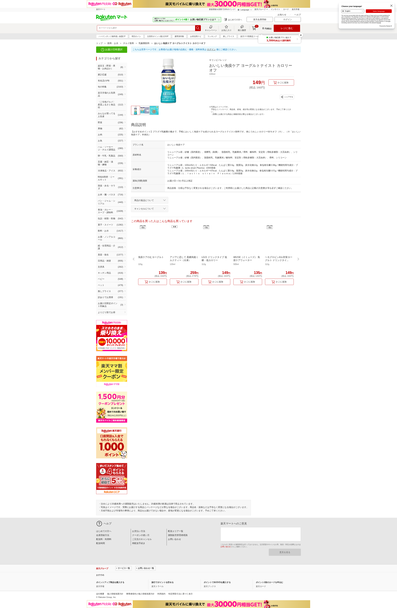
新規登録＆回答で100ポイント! (222, 9)
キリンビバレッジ (218, 60)
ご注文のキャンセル (142, 539)
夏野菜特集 (179, 36)
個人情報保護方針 (115, 594)
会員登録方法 (102, 535)
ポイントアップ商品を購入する (110, 582)
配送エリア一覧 (175, 531)
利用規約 (161, 594)
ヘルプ (297, 14)
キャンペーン (211, 30)
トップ (99, 43)
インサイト (275, 9)
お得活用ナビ (195, 36)
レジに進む (287, 28)
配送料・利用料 (103, 539)
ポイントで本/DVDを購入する (217, 582)
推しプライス (228, 36)
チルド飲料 (128, 43)
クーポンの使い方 (140, 535)
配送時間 (100, 543)
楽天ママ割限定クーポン (250, 36)
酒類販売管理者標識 (177, 535)
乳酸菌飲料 (144, 43)
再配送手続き (138, 543)
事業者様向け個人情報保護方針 (140, 594)
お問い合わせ (174, 539)
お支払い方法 (138, 531)
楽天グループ (260, 9)
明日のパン (136, 36)
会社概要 (100, 594)
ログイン (211, 49)
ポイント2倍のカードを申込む (269, 582)
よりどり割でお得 (106, 312)
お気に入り (226, 30)
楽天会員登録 (259, 19)
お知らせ (282, 14)
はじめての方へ (235, 20)
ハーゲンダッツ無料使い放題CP (112, 36)
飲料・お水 (112, 43)
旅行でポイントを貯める (163, 582)
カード (286, 9)
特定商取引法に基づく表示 (180, 594)
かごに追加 (283, 82)
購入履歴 (242, 30)
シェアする (288, 97)
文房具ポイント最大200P (157, 36)
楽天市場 (295, 9)
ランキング (212, 36)
